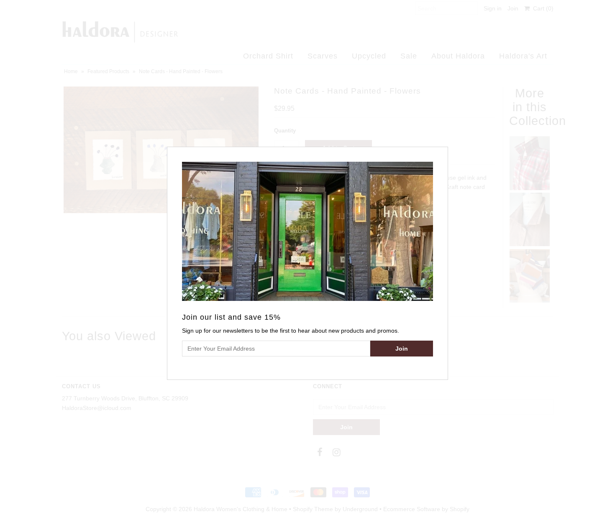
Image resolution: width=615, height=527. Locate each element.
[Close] (442, 152)
